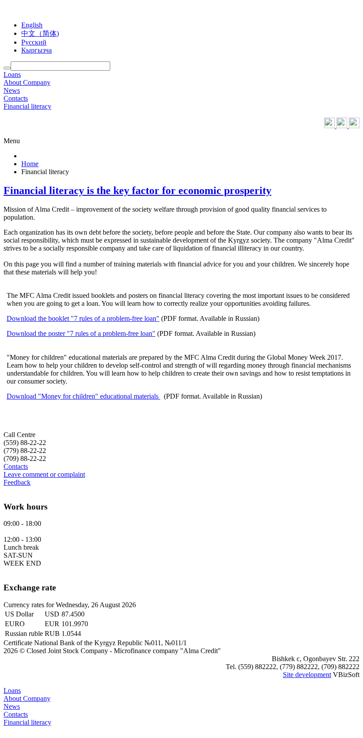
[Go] (7, 68)
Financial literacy (27, 106)
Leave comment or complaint (44, 474)
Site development (307, 674)
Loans (12, 74)
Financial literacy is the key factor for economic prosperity (137, 190)
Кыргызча (36, 50)
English (31, 25)
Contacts (16, 98)
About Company (27, 82)
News (12, 90)
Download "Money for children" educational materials (83, 396)
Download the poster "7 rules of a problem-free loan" (81, 333)
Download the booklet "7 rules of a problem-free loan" (83, 318)
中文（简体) (40, 33)
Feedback (17, 482)
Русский (33, 42)
